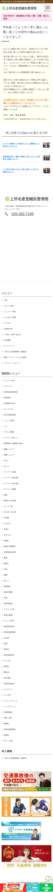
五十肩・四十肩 (10, 512)
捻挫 (5, 495)
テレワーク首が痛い (11, 483)
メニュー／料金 (10, 312)
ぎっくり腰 (8, 741)
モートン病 (8, 506)
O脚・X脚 (7, 718)
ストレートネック (11, 701)
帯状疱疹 (7, 398)
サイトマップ (9, 346)
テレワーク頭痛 (10, 472)
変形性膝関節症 (10, 632)
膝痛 (5, 558)
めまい (6, 460)
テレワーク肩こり (11, 438)
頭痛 (5, 644)
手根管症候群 (9, 684)
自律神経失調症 (10, 552)
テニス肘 (7, 695)
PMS (6, 569)
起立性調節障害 (10, 415)
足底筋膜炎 (8, 712)
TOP (5, 300)
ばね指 (6, 638)
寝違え (6, 563)
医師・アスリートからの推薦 (15, 357)
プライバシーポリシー (12, 363)
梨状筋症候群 (9, 626)
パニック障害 (9, 421)
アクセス (7, 323)
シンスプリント (10, 706)
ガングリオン (9, 409)
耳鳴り (6, 529)
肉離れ (6, 541)
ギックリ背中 (9, 621)
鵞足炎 (6, 672)
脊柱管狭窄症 (9, 655)
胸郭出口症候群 (10, 501)
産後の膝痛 (8, 615)
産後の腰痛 (8, 592)
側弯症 (6, 649)
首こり (6, 466)
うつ (5, 426)
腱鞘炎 (6, 724)
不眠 (5, 598)
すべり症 (7, 661)
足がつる (7, 535)
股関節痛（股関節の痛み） (14, 443)
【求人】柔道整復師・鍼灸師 (15, 352)
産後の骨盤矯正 (10, 546)
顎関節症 (7, 586)
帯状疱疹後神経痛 (11, 392)
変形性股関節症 (10, 729)
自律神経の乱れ (10, 403)
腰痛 (5, 575)
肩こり (6, 581)
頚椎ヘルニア (9, 455)
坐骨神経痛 (8, 603)
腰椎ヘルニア (9, 449)
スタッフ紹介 (9, 306)
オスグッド (8, 689)
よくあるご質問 (10, 317)
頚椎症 (6, 735)
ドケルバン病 (9, 609)
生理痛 (6, 518)
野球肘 (6, 666)
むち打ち (7, 523)
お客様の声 (8, 329)
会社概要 (7, 340)
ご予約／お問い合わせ (12, 334)
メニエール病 (9, 380)
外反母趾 (7, 678)
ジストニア (8, 386)
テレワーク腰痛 (10, 489)
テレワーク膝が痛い (11, 478)
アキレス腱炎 (9, 432)
